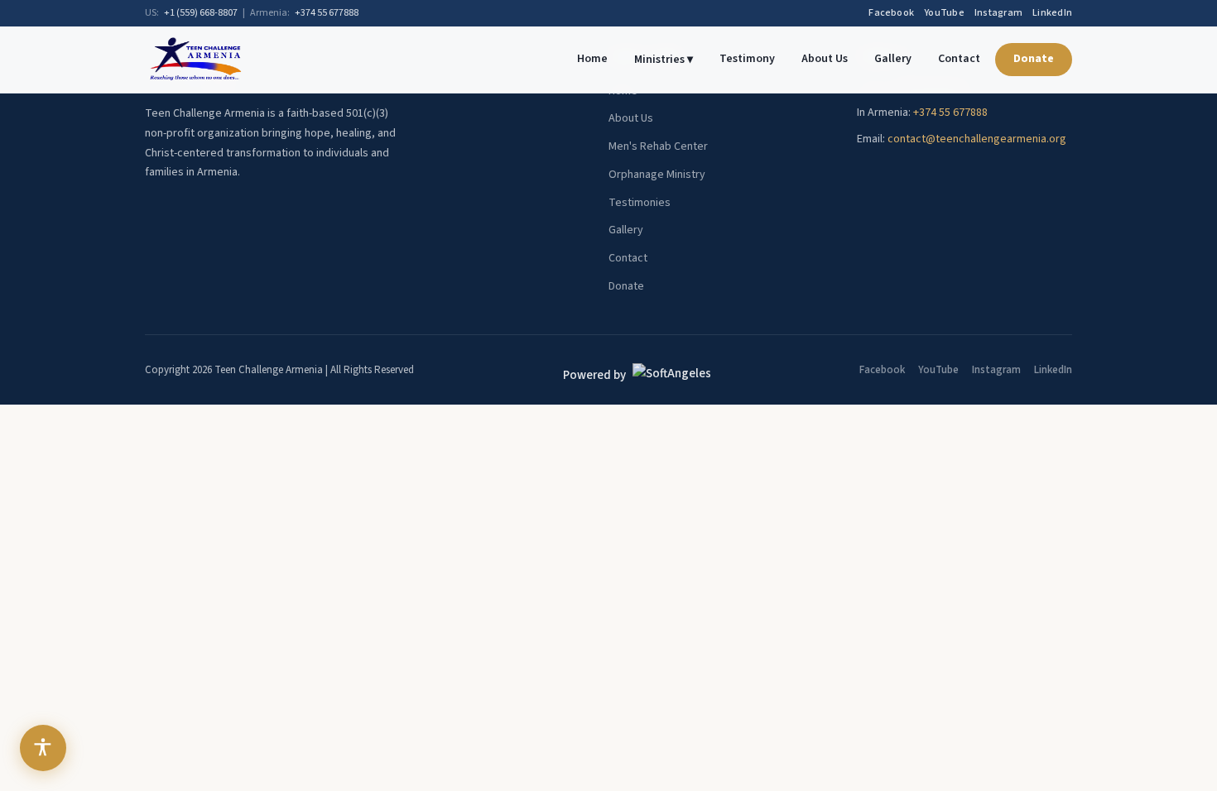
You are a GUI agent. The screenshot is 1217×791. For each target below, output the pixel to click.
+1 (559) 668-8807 (201, 13)
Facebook (891, 13)
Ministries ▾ (663, 59)
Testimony (747, 58)
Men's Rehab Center (658, 146)
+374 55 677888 (326, 13)
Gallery (893, 58)
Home (592, 58)
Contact (959, 58)
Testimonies (639, 202)
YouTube (944, 13)
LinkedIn (1052, 13)
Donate (1033, 58)
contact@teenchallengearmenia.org (976, 139)
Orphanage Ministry (656, 174)
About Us (824, 58)
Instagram (998, 13)
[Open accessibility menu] (43, 748)
